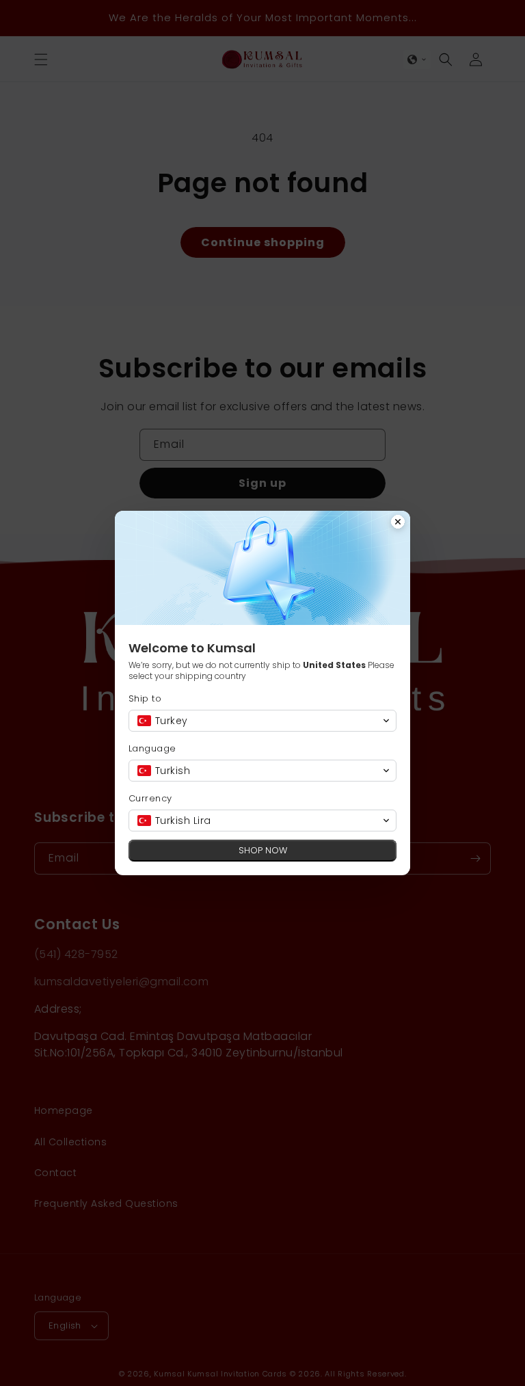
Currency (150, 798)
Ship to (145, 698)
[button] (262, 721)
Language (152, 748)
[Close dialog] (398, 523)
